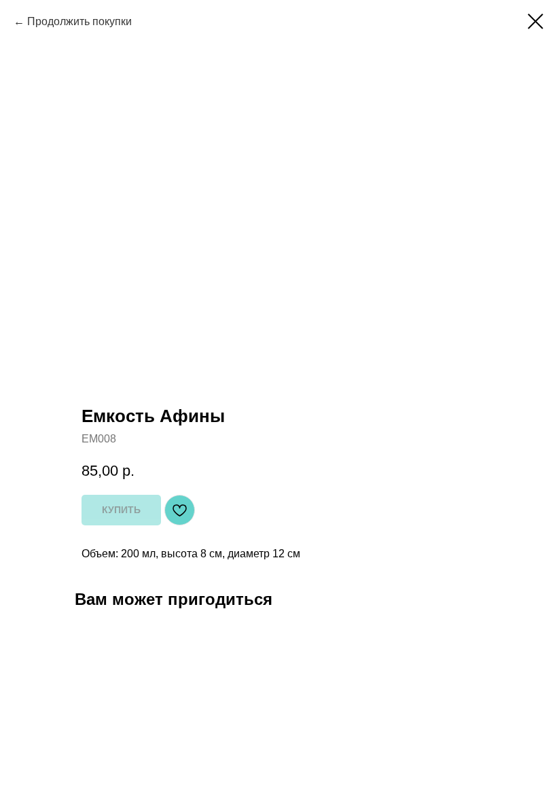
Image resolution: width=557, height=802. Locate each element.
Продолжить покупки (79, 21)
